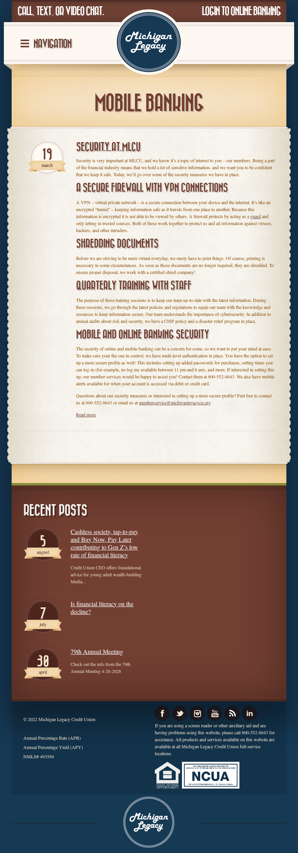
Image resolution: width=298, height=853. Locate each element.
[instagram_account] (197, 713)
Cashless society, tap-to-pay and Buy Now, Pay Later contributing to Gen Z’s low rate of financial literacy (104, 543)
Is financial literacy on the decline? (102, 607)
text (43, 11)
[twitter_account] (179, 713)
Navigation (52, 44)
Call (24, 11)
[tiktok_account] (232, 713)
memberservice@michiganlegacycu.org (175, 402)
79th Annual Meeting (97, 651)
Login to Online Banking (241, 11)
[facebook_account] (162, 713)
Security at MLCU (108, 147)
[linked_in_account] (249, 713)
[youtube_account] (214, 713)
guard (255, 216)
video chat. (84, 11)
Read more (86, 414)
